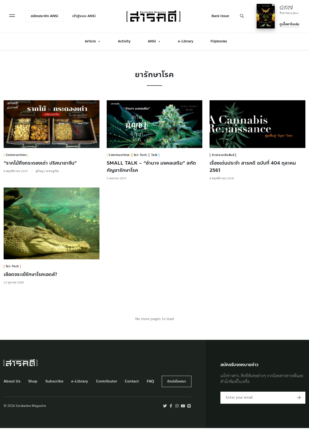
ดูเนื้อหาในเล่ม (289, 24)
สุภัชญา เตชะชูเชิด (47, 171)
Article (90, 41)
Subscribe (54, 381)
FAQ (150, 381)
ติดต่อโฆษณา (176, 381)
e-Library (185, 41)
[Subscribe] (299, 398)
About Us (12, 381)
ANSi (152, 41)
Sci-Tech (140, 155)
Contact (132, 381)
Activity (124, 41)
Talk (154, 155)
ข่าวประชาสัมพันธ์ (223, 155)
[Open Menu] (12, 15)
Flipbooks (219, 41)
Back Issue (220, 16)
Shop (32, 381)
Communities (16, 155)
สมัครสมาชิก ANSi (44, 16)
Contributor (106, 381)
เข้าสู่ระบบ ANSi (84, 16)
